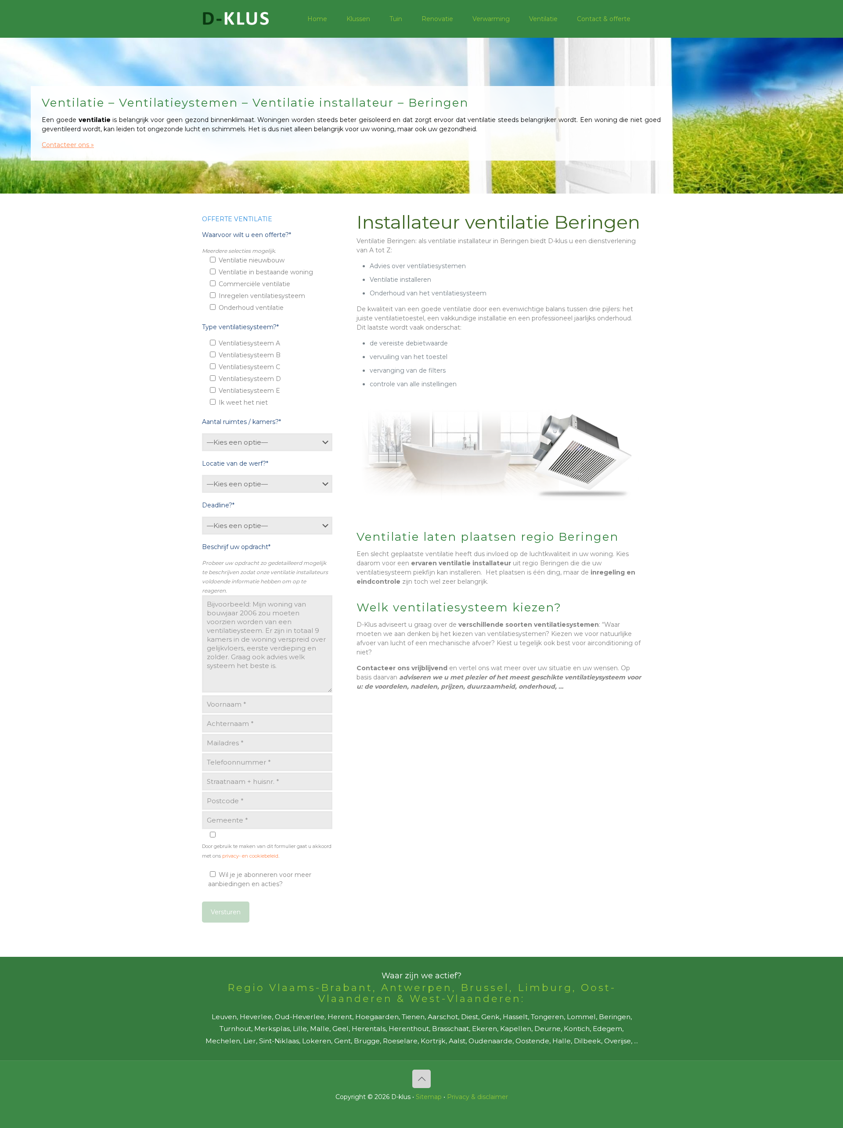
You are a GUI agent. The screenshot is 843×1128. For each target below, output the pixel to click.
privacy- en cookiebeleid (250, 856)
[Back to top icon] (421, 1079)
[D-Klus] (236, 18)
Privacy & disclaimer (477, 1097)
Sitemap (429, 1097)
